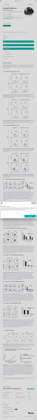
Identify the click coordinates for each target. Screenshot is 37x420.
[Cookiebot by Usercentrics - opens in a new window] (32, 203)
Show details (32, 213)
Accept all (30, 216)
